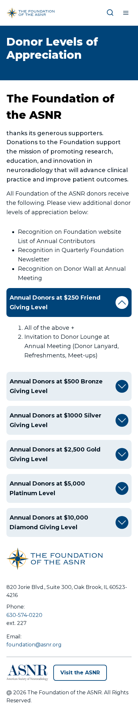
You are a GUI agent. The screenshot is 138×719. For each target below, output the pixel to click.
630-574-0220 (24, 615)
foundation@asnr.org (34, 645)
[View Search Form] (111, 13)
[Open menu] (126, 13)
